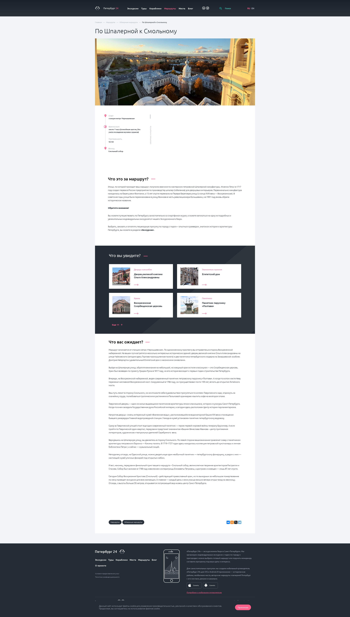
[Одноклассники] (232, 522)
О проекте (100, 565)
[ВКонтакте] (228, 522)
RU (248, 8)
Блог (190, 8)
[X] (235, 522)
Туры (144, 8)
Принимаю (243, 607)
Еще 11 (117, 324)
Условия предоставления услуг (107, 573)
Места (182, 8)
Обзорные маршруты (133, 522)
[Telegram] (239, 522)
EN (252, 8)
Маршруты (170, 8)
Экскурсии (132, 8)
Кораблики (155, 8)
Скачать (196, 585)
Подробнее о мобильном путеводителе (204, 592)
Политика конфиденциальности (107, 577)
